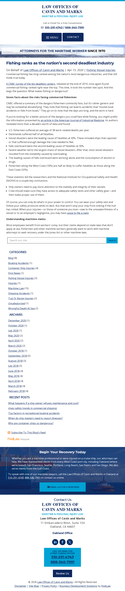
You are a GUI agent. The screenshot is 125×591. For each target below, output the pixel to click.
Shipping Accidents (19, 293)
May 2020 (13, 335)
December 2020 (17, 320)
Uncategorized (16, 303)
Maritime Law (16, 288)
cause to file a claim (78, 213)
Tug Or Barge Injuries (20, 298)
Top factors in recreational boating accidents (34, 413)
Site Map (34, 586)
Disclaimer (20, 586)
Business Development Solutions (78, 586)
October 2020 (16, 325)
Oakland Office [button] (62, 533)
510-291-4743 (53, 27)
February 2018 (16, 391)
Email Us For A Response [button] (64, 486)
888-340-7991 (74, 27)
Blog (11, 258)
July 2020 (13, 330)
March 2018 (15, 386)
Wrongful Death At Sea (21, 308)
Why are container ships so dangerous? (31, 423)
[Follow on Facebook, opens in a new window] (62, 542)
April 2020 (14, 340)
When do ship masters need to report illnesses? (35, 418)
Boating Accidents (18, 263)
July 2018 (13, 366)
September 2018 (17, 355)
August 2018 (15, 361)
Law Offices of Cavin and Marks (43, 70)
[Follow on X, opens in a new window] (70, 542)
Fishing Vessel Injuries (100, 70)
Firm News (14, 273)
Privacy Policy (49, 586)
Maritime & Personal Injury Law (62, 11)
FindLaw (106, 586)
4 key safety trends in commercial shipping (32, 408)
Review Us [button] (62, 573)
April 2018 (14, 381)
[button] (52, 37)
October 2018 (16, 350)
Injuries (12, 283)
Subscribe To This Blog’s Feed (28, 432)
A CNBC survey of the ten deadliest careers (30, 84)
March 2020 (15, 345)
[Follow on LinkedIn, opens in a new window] (55, 542)
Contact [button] (73, 37)
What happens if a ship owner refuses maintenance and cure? (43, 403)
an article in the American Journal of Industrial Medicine (72, 120)
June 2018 (14, 371)
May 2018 (13, 376)
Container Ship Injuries (21, 268)
